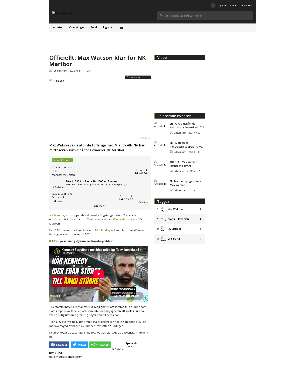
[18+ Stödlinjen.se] (142, 198)
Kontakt (234, 5)
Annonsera (247, 5)
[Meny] (121, 27)
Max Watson (120, 219)
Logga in (221, 5)
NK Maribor (56, 215)
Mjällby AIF (108, 230)
